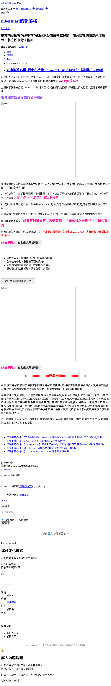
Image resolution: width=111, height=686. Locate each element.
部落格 (9, 55)
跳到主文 (5, 28)
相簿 (8, 52)
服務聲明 (81, 645)
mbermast (6, 469)
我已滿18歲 (6, 681)
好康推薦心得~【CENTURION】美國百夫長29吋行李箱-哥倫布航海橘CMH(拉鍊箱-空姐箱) (55, 444)
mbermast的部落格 (19, 21)
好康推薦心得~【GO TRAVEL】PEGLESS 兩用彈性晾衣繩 (37, 451)
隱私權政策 (70, 645)
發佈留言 (5, 523)
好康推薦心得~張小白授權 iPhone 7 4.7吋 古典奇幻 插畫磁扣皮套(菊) (55, 70)
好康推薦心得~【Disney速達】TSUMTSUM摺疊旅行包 (35, 441)
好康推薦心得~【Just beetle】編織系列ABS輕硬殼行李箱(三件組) (41, 448)
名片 (8, 58)
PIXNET (35, 645)
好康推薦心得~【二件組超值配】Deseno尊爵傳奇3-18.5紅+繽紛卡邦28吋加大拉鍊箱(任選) (54, 437)
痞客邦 (23, 486)
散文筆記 (24, 494)
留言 (29, 486)
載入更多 (5, 506)
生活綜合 (23, 47)
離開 (15, 681)
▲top (4, 500)
